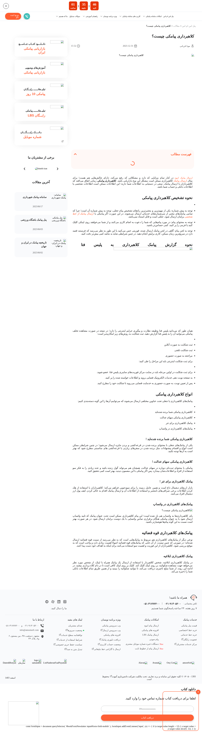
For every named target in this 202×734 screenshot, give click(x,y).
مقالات (176, 26)
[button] (75, 154)
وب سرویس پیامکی (111, 625)
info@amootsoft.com (29, 630)
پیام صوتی (154, 639)
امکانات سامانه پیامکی (154, 16)
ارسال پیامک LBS (150, 635)
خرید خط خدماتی (189, 635)
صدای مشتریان (75, 625)
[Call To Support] (27, 16)
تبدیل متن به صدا (74, 649)
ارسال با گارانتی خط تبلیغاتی (107, 649)
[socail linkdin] (59, 602)
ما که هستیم (63, 16)
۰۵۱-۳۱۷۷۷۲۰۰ (151, 603)
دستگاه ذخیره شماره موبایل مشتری (142, 644)
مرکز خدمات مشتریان (186, 644)
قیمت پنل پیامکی (189, 625)
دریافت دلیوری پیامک (111, 640)
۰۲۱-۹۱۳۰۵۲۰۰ (173, 603)
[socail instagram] (65, 602)
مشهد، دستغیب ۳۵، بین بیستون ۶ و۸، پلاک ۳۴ (24, 637)
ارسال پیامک (180, 180)
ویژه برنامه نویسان (110, 16)
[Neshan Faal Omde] (55, 661)
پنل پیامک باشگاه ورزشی (34, 219)
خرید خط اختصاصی (188, 630)
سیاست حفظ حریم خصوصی (69, 644)
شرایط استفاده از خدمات (70, 640)
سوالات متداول (74, 16)
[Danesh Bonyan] (9, 661)
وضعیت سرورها (75, 630)
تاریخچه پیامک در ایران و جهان (34, 244)
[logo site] (35, 596)
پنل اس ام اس (168, 16)
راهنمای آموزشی (92, 16)
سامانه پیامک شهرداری (35, 197)
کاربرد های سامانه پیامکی (131, 16)
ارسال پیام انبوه (151, 625)
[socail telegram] (47, 602)
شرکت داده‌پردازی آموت (123, 676)
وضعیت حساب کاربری (110, 644)
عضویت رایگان (190, 639)
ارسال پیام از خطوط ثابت (147, 648)
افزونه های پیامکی (150, 630)
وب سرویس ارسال (112, 630)
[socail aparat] (53, 602)
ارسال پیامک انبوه (184, 178)
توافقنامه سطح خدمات (71, 635)
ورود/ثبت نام (14, 16)
